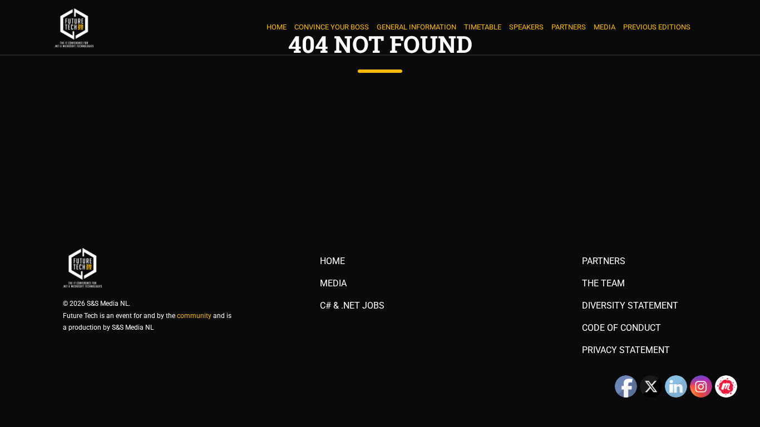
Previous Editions (656, 27)
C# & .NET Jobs (352, 305)
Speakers (526, 27)
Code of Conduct (621, 328)
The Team (603, 283)
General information (416, 27)
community (194, 316)
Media (604, 27)
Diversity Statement (630, 305)
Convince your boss (331, 27)
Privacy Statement (626, 350)
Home (277, 27)
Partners (568, 27)
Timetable (482, 27)
